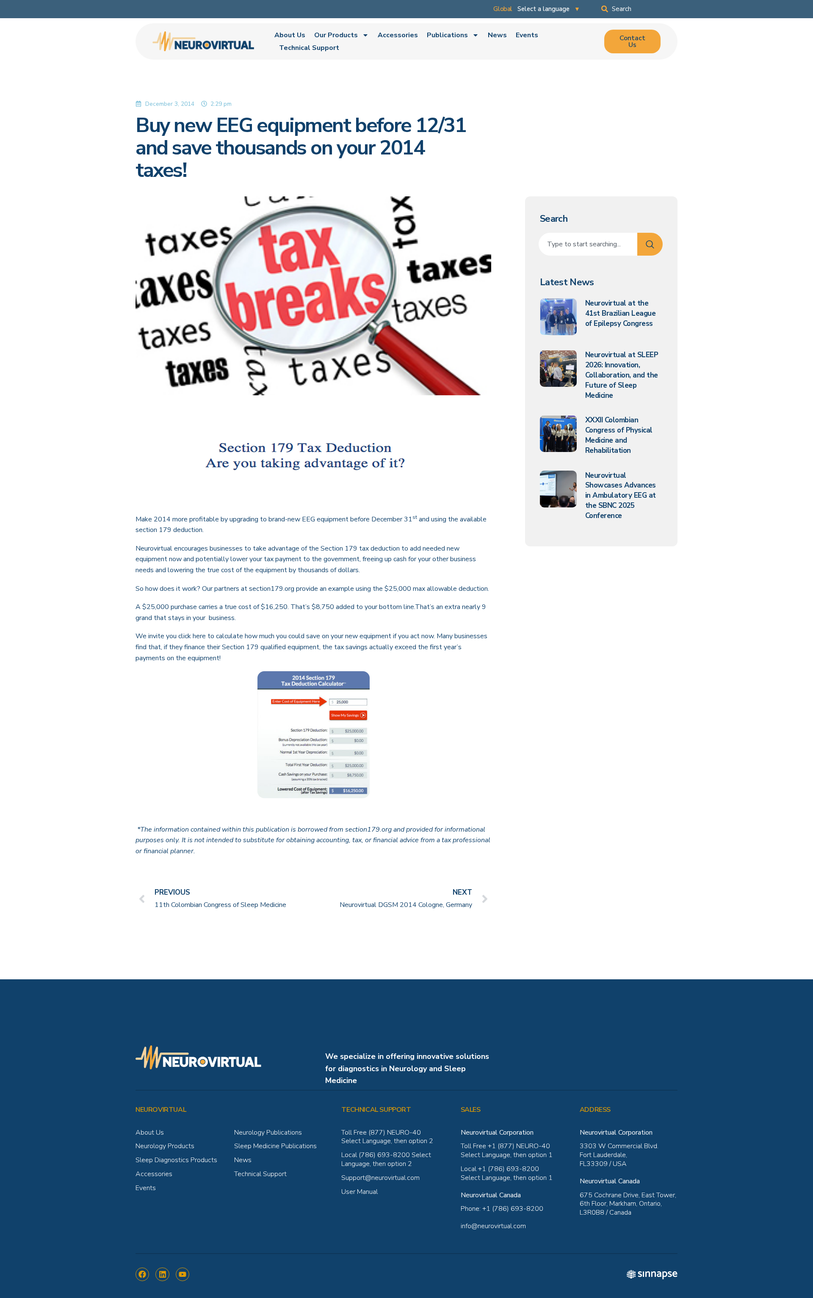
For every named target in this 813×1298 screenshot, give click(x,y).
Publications (447, 35)
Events (527, 35)
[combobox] (639, 8)
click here (192, 636)
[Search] (650, 244)
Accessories (398, 35)
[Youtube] (182, 1274)
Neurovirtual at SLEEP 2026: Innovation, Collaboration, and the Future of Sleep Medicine (621, 375)
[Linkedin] (162, 1274)
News (497, 35)
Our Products (336, 35)
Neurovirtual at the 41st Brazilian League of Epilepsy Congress (620, 313)
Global (502, 9)
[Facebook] (142, 1274)
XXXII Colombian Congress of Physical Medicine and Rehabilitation (619, 435)
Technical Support (309, 47)
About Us (289, 35)
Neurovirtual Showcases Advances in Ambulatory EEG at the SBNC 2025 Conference (620, 496)
